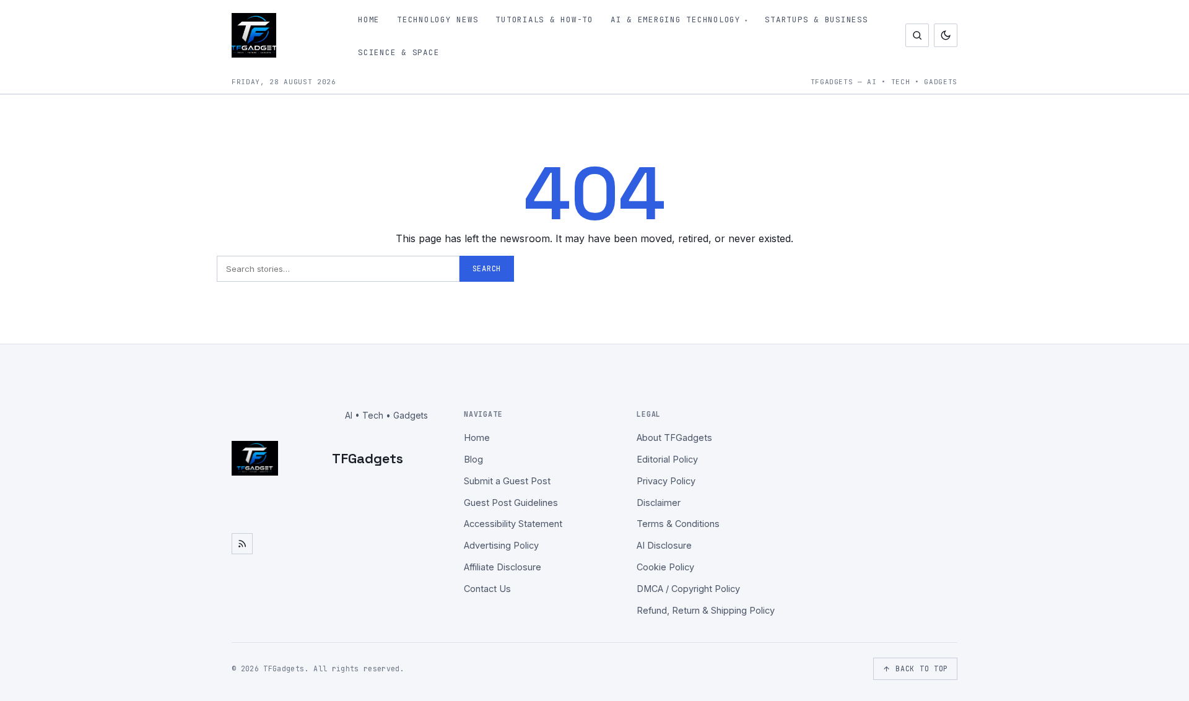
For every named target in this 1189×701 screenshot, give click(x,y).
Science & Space (398, 52)
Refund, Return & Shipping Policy (706, 610)
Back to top (921, 668)
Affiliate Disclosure (502, 567)
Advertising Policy (501, 545)
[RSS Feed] (242, 543)
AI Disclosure (664, 545)
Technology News (437, 19)
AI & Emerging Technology (676, 19)
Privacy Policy (666, 481)
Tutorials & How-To (544, 19)
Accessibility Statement (513, 523)
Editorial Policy (667, 459)
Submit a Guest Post (507, 481)
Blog (473, 459)
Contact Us (487, 588)
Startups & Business (816, 19)
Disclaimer (659, 502)
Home (369, 19)
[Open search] (917, 35)
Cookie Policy (665, 567)
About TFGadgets (674, 437)
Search (487, 269)
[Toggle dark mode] (945, 35)
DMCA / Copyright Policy (688, 588)
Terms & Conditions (678, 523)
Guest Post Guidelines (511, 502)
